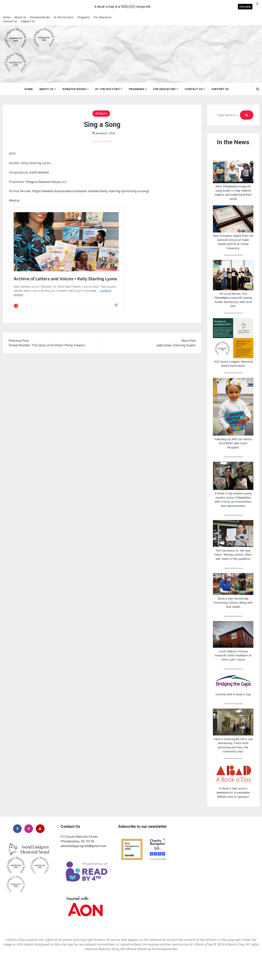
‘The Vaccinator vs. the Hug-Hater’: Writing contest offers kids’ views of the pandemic (233, 555)
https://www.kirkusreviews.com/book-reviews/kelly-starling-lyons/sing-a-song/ (90, 191)
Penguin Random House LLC (46, 182)
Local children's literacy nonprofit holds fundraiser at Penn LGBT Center (233, 655)
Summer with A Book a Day (233, 694)
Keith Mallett (39, 172)
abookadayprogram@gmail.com (83, 846)
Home (7, 17)
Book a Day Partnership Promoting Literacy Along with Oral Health (233, 603)
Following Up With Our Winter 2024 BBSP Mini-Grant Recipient (233, 443)
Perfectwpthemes (165, 949)
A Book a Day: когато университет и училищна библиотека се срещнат (233, 792)
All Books (101, 113)
